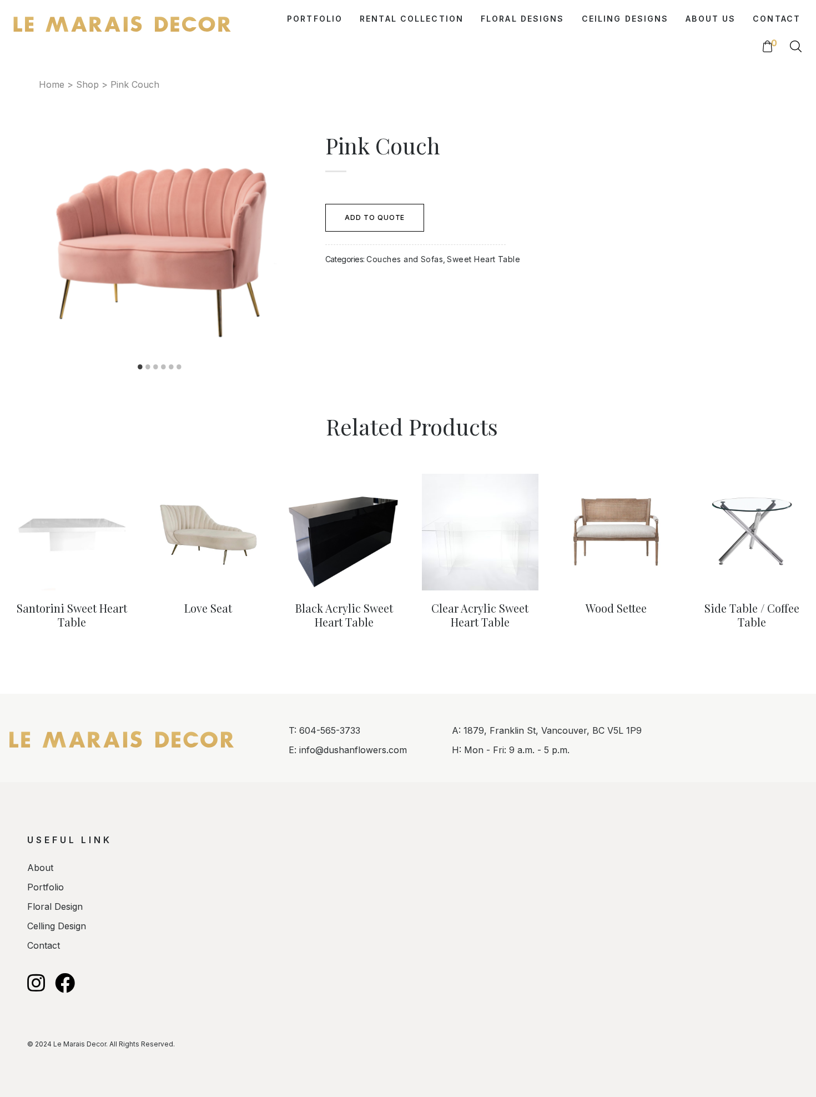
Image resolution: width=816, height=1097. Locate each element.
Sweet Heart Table (483, 259)
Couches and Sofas (404, 259)
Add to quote (375, 217)
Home (51, 84)
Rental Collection (412, 18)
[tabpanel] (159, 244)
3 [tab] (155, 366)
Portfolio (314, 18)
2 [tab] (147, 366)
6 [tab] (178, 366)
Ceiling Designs (625, 18)
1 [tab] (139, 366)
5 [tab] (171, 366)
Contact (776, 18)
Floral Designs (523, 18)
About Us (711, 18)
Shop (87, 84)
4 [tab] (163, 366)
